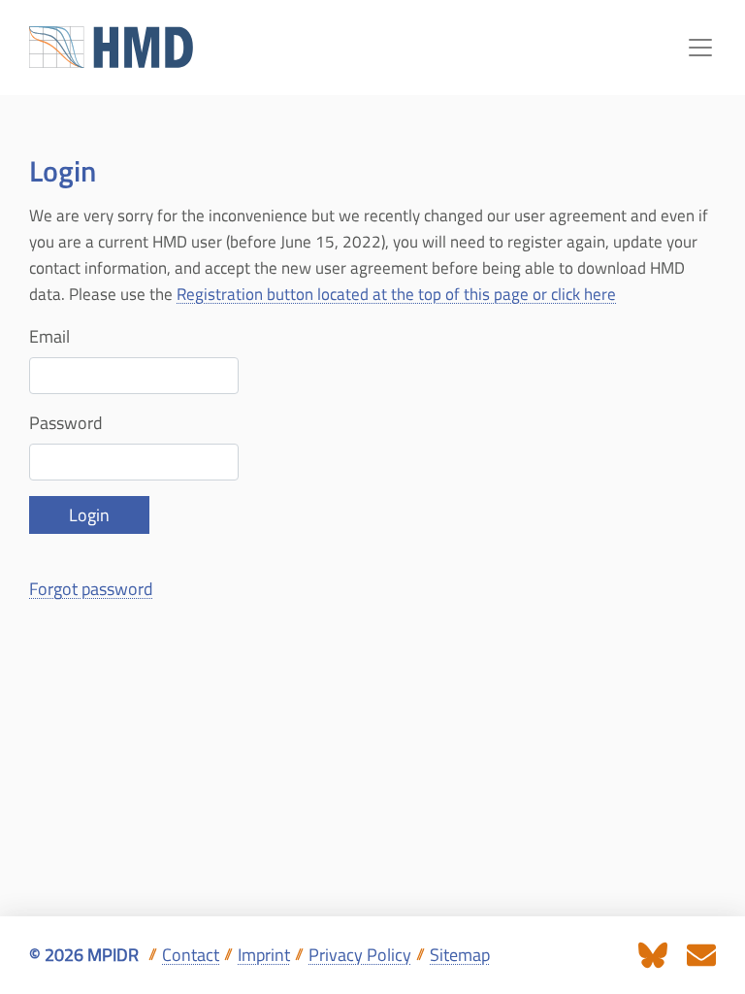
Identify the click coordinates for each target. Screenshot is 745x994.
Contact (190, 955)
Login (89, 515)
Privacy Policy (359, 955)
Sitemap (460, 955)
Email (49, 336)
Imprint (264, 955)
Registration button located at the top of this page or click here (396, 294)
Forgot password (91, 589)
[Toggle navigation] (700, 47)
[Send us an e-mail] (701, 954)
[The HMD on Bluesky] (652, 954)
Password (66, 423)
